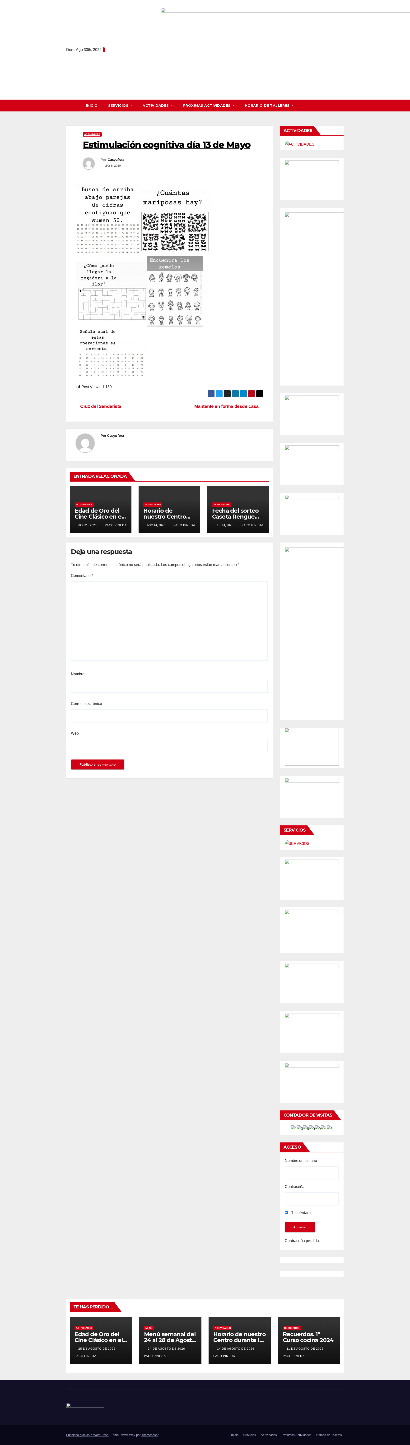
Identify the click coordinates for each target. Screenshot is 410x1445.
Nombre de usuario (301, 1161)
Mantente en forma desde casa (227, 406)
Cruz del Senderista (100, 406)
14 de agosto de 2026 (236, 1348)
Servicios (119, 105)
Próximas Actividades (207, 105)
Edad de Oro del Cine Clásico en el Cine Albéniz (99, 516)
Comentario (82, 576)
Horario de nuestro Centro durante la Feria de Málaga (239, 1340)
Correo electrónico (86, 704)
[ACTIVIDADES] (299, 144)
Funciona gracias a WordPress (87, 1435)
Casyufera (115, 159)
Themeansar (149, 1435)
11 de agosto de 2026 (306, 1348)
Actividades (156, 105)
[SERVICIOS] (297, 844)
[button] (342, 105)
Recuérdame (301, 1213)
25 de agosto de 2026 (97, 1348)
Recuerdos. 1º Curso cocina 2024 (308, 1337)
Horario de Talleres (268, 105)
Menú (148, 1328)
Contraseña (294, 1187)
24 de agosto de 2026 (167, 1348)
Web (75, 733)
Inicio (92, 105)
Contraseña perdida (302, 1241)
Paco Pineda (115, 525)
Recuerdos (291, 1328)
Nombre (77, 674)
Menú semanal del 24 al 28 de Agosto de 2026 (170, 1340)
